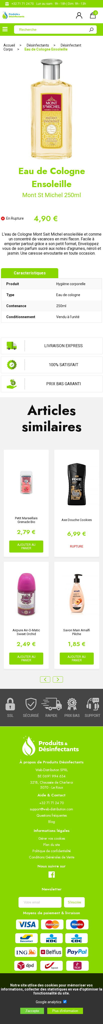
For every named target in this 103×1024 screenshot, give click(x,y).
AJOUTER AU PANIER (26, 546)
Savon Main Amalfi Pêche (76, 632)
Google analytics (49, 1002)
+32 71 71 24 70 (23, 4)
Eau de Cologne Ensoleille (46, 49)
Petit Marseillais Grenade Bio (26, 520)
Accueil (9, 45)
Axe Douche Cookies (77, 520)
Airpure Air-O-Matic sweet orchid (26, 632)
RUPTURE (76, 546)
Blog (51, 821)
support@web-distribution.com (51, 809)
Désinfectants (38, 45)
